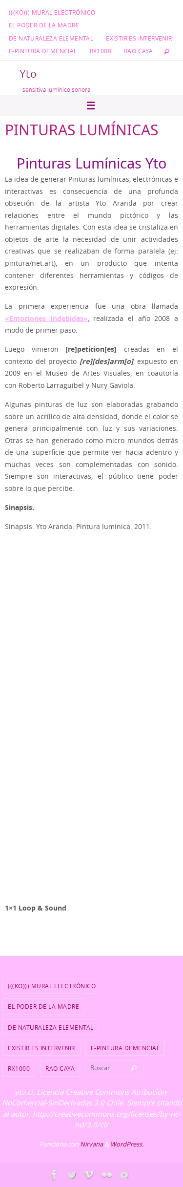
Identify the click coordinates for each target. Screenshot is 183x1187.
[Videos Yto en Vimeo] (89, 1174)
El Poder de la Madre (44, 25)
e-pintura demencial (43, 51)
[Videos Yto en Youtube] (124, 1174)
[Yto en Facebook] (54, 1174)
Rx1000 (100, 51)
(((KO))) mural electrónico (52, 12)
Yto (28, 74)
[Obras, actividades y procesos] (107, 1174)
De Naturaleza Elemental (51, 38)
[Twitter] (71, 1174)
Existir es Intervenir (139, 38)
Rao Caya (138, 51)
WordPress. (126, 1144)
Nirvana (91, 1144)
